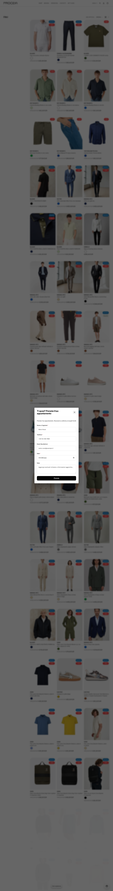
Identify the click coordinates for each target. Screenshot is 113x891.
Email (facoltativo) (42, 444)
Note (38, 463)
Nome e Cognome (42, 425)
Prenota (56, 478)
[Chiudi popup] (74, 412)
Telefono (40, 434)
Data (38, 453)
